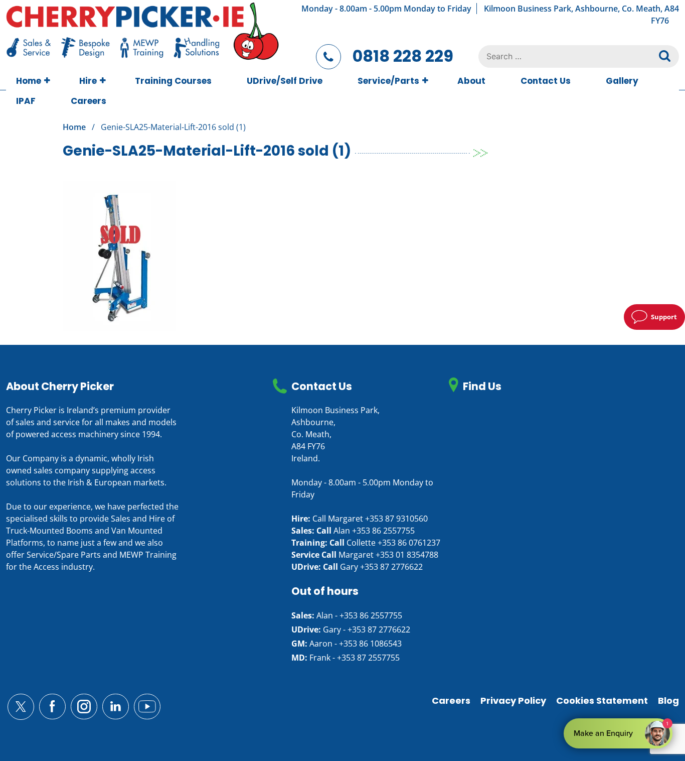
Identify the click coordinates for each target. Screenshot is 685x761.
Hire (88, 81)
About (471, 81)
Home (28, 81)
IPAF (26, 101)
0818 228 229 (403, 56)
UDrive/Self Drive (284, 81)
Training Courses (173, 81)
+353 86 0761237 (409, 542)
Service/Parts (388, 81)
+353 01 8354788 (407, 554)
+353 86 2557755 (383, 530)
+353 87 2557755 (368, 657)
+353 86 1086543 (370, 643)
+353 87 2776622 (391, 566)
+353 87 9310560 (396, 518)
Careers (88, 101)
